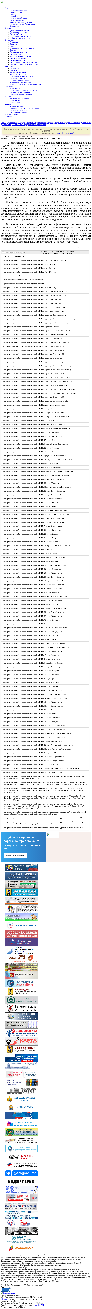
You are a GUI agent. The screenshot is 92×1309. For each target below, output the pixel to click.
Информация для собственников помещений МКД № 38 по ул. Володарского (32, 436)
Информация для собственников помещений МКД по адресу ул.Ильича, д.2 (32, 299)
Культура (13, 70)
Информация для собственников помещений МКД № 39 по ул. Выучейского (32, 616)
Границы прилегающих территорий (23, 62)
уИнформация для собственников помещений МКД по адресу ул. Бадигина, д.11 (34, 346)
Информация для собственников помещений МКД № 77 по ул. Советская (31, 420)
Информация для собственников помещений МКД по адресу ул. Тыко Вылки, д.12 (34, 350)
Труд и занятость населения (20, 56)
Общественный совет (18, 78)
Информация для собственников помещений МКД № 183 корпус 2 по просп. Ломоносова (37, 460)
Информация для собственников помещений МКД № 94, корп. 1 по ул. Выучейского (35, 698)
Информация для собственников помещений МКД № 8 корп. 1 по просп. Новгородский (37, 557)
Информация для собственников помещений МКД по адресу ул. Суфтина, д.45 (33, 358)
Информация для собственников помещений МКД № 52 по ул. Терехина (31, 483)
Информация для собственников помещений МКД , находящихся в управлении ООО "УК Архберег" (42, 768)
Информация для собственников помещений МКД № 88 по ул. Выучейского (32, 573)
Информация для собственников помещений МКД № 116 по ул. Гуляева (30, 639)
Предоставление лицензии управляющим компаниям (23, 284)
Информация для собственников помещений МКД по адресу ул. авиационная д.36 (34, 260)
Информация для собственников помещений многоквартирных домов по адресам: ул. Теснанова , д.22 (42, 818)
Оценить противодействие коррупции (24, 108)
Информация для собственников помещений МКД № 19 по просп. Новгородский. (34, 694)
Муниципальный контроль (20, 82)
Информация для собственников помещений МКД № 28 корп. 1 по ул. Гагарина (34, 479)
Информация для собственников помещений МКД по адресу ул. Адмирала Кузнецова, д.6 (37, 370)
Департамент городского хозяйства (66, 123)
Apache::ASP (39, 1305)
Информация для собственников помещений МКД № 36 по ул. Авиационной (32, 772)
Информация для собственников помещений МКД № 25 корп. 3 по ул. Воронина (34, 643)
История (13, 14)
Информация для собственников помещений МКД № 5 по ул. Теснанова (31, 636)
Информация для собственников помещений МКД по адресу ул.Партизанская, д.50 (35, 291)
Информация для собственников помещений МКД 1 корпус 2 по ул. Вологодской (34, 456)
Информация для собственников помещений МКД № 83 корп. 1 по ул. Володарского (35, 596)
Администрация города (19, 32)
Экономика (9, 40)
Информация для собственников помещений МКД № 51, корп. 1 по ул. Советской (34, 624)
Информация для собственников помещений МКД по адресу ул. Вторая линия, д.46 (35, 385)
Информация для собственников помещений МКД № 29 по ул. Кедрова (30, 534)
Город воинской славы (18, 18)
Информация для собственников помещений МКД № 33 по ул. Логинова (31, 503)
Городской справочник (18, 10)
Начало (3, 123)
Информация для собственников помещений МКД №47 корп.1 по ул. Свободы (33, 589)
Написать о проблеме (15, 855)
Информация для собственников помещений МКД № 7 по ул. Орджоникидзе (32, 526)
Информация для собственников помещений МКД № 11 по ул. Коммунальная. (33, 706)
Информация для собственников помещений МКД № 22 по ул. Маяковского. (32, 718)
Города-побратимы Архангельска (22, 24)
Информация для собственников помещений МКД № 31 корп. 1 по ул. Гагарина (34, 577)
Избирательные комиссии (20, 38)
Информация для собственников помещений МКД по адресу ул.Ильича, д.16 (32, 303)
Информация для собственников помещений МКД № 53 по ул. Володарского (32, 538)
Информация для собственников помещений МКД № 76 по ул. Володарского (32, 632)
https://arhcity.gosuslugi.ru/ (64, 133)
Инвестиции (15, 46)
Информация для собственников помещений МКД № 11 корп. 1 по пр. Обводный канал (37, 475)
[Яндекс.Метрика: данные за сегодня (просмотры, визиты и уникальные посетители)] (8, 1293)
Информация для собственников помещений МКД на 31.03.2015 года (29, 268)
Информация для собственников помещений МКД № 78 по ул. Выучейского (32, 651)
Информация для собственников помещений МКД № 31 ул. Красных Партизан (33, 522)
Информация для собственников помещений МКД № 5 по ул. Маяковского (32, 682)
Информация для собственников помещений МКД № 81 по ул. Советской (31, 542)
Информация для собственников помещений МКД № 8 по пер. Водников (31, 593)
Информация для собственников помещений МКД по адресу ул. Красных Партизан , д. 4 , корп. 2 (40, 319)
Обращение (5, 1299)
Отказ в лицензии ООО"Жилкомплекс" (18, 276)
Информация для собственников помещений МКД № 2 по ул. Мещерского (31, 659)
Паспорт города (16, 12)
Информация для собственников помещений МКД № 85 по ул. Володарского (32, 690)
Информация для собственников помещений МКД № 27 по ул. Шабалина (31, 432)
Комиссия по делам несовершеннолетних (26, 84)
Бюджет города (15, 54)
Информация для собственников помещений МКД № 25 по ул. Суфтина (30, 440)
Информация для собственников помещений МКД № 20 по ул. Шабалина (31, 675)
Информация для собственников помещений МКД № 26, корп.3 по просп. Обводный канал (38, 745)
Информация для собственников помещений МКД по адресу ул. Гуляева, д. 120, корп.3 (36, 377)
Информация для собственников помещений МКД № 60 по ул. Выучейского (32, 702)
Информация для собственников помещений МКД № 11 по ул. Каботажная (32, 467)
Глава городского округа (19, 30)
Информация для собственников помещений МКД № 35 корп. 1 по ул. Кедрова (33, 518)
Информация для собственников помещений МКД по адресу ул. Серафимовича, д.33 (35, 401)
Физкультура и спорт (18, 72)
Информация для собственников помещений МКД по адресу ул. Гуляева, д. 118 (33, 374)
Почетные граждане (17, 20)
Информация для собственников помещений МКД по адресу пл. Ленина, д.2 (32, 338)
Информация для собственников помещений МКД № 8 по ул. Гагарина (30, 604)
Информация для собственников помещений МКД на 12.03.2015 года (29, 264)
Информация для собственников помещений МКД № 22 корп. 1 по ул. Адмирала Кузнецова (38, 667)
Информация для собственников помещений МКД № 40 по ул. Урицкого (31, 671)
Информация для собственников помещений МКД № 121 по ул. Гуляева (30, 553)
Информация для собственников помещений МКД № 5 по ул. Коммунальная (32, 741)
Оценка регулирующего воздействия (24, 64)
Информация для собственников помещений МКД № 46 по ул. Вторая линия (32, 600)
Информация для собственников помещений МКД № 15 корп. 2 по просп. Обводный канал (38, 546)
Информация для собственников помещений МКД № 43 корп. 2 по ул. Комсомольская (36, 417)
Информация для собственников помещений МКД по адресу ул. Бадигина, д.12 (33, 397)
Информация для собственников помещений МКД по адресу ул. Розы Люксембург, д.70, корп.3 (39, 389)
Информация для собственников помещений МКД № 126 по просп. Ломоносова (34, 405)
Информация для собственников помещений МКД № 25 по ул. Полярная (31, 722)
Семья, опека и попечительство (22, 76)
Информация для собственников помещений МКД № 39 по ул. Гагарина (31, 452)
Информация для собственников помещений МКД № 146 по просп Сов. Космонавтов (36, 647)
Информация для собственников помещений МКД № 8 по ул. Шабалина (31, 561)
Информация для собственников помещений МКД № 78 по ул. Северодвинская (33, 757)
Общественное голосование (20, 110)
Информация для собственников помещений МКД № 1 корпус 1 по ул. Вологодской (35, 444)
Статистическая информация (21, 22)
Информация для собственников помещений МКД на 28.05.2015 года (29, 288)
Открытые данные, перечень (21, 94)
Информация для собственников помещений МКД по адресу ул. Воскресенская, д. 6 (35, 315)
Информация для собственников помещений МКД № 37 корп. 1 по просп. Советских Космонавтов (41, 495)
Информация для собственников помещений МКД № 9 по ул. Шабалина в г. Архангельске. (38, 428)
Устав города (15, 88)
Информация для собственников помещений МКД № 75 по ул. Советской (31, 620)
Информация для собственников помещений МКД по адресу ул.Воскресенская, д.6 (35, 334)
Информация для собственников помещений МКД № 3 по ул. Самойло (30, 506)
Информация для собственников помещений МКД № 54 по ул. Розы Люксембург (34, 585)
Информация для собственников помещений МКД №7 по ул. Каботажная (31, 463)
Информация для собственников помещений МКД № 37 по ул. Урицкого (31, 448)
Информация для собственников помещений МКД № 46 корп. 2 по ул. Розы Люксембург (37, 581)
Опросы (8, 104)
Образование (15, 68)
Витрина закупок (12, 114)
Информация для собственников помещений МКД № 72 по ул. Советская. (31, 765)
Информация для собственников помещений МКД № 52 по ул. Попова (30, 714)
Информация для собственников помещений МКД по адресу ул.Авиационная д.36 (34, 311)
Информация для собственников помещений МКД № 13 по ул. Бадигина (31, 655)
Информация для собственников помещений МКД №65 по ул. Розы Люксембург (34, 612)
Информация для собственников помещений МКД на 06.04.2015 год (29, 272)
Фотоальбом (14, 26)
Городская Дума (16, 34)
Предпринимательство (18, 52)
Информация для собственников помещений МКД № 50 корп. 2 (27, 549)
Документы (9, 86)
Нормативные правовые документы (23, 90)
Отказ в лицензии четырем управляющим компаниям (23, 280)
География (14, 16)
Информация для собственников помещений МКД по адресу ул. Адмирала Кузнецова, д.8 (37, 366)
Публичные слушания (18, 112)
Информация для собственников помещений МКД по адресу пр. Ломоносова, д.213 (35, 362)
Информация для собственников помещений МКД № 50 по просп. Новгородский (34, 565)
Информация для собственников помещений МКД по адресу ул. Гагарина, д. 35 (33, 354)
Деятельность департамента (13, 256)
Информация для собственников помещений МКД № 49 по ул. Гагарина (31, 686)
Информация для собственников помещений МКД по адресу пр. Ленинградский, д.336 (36, 331)
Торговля (13, 50)
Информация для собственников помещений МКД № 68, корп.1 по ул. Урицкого (34, 710)
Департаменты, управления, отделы (39, 123)
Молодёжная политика (18, 74)
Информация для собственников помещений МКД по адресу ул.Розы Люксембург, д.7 (36, 342)
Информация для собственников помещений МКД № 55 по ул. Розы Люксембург (34, 729)
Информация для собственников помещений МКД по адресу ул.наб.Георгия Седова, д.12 (37, 323)
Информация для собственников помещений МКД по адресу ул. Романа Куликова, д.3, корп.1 (39, 381)
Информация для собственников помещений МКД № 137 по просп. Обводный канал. (36, 510)
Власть (8, 28)
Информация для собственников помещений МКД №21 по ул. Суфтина (30, 679)
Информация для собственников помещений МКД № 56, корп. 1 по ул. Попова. (33, 761)
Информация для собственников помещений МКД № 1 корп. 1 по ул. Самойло (33, 663)
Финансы (13, 44)
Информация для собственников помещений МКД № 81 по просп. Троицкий (32, 499)
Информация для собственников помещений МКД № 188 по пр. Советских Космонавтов (37, 487)
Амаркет (8, 116)
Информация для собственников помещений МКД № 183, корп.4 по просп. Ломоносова (37, 749)
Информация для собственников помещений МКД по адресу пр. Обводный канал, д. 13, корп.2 (39, 393)
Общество (9, 66)
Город (7, 8)
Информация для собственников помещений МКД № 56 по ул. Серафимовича (33, 569)
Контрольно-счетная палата (20, 36)
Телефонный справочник (19, 98)
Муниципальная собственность (22, 48)
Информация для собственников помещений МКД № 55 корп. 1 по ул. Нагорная (34, 491)
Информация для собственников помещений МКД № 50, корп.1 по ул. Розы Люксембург (37, 733)
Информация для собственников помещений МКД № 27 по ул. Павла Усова (32, 530)
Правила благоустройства (20, 92)
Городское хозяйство (18, 58)
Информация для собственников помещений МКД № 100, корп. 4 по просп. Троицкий (36, 514)
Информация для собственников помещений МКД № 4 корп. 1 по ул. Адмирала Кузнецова (38, 471)
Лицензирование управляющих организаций (29, 125)
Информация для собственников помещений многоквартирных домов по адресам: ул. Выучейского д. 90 (43, 828)
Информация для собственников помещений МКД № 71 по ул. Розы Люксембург (34, 737)
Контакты (9, 96)
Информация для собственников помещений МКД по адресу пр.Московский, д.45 (34, 307)
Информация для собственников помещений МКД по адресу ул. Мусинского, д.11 (34, 295)
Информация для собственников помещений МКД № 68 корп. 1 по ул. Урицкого (34, 424)
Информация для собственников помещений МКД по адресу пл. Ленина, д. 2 (32, 327)
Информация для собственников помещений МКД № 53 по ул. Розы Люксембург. (34, 725)
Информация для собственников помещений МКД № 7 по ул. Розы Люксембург (34, 409)
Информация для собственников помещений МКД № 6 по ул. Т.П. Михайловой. (34, 753)
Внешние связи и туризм (19, 80)
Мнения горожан (16, 106)
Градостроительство (17, 60)
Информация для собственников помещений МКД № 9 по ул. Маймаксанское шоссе (35, 608)
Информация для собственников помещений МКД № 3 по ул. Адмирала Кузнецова (35, 628)
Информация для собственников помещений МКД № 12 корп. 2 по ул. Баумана (33, 413)
